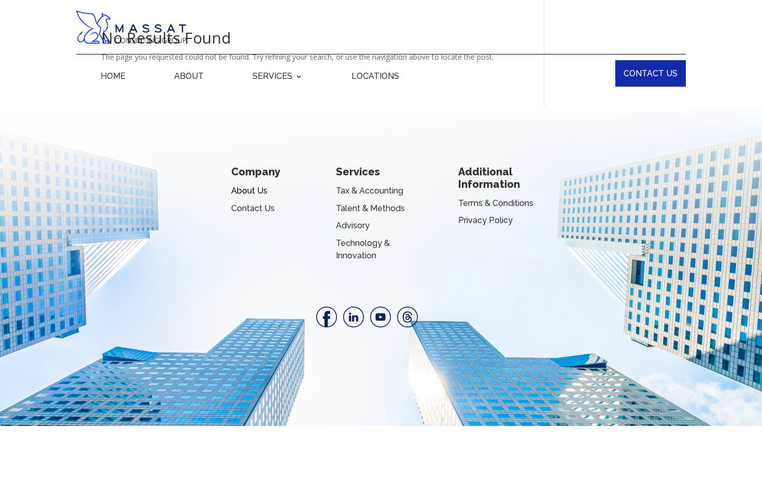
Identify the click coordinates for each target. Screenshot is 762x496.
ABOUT (189, 77)
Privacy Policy (485, 220)
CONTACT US (651, 73)
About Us (249, 191)
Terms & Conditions (495, 203)
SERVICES (272, 77)
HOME (113, 77)
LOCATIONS (375, 77)
